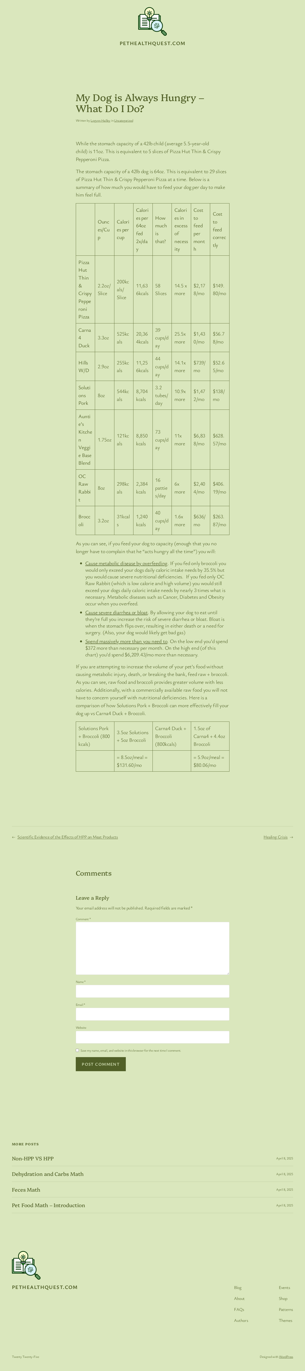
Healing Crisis (276, 837)
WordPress (286, 1356)
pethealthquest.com (153, 43)
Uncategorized (123, 120)
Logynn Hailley (100, 120)
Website (81, 1027)
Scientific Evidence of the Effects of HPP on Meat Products (67, 837)
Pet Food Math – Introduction (48, 1205)
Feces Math (26, 1189)
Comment (83, 919)
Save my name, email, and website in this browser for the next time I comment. (131, 1050)
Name (81, 981)
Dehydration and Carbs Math (47, 1174)
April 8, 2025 (284, 1158)
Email (80, 1004)
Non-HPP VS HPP (33, 1158)
